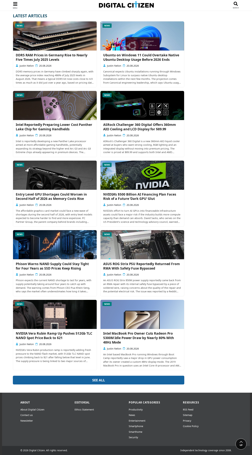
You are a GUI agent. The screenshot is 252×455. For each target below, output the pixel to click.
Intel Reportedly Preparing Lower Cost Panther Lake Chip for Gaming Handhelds (54, 126)
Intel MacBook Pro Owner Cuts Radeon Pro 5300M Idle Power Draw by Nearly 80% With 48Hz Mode (138, 338)
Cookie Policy (191, 426)
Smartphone (136, 426)
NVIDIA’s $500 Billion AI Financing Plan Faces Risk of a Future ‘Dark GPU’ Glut (139, 196)
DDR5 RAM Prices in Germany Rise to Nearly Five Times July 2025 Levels (51, 57)
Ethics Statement (84, 409)
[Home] (126, 5)
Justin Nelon (27, 65)
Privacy (187, 420)
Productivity (136, 409)
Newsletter (26, 420)
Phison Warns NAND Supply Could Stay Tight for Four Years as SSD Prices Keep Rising (52, 266)
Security (133, 437)
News (132, 415)
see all (98, 380)
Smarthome (135, 431)
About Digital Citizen (32, 409)
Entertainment (137, 420)
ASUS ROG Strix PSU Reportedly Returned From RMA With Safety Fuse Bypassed (141, 266)
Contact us (26, 415)
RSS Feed (188, 409)
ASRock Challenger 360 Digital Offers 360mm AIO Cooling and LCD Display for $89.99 (139, 126)
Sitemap (187, 415)
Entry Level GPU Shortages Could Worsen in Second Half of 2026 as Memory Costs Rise (51, 196)
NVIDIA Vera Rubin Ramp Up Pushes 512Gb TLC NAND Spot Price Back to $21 (54, 335)
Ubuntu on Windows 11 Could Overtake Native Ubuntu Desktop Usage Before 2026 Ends (141, 57)
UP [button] (241, 445)
